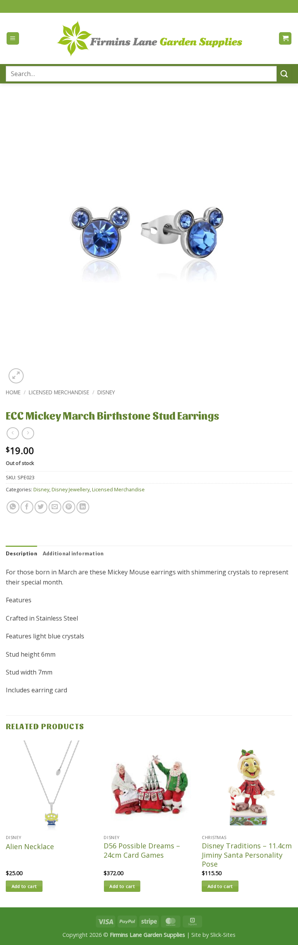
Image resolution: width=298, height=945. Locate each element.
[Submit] (284, 73)
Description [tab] (21, 553)
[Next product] (13, 433)
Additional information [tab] (73, 553)
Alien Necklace (30, 846)
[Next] (292, 823)
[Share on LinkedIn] (82, 507)
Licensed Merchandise (59, 392)
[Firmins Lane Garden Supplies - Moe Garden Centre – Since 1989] (149, 38)
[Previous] (6, 823)
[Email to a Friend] (55, 507)
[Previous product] (28, 433)
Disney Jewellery (71, 489)
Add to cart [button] (24, 886)
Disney (106, 392)
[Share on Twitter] (41, 507)
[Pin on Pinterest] (68, 507)
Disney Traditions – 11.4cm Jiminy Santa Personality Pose (247, 855)
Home (13, 392)
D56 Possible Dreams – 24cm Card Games (142, 850)
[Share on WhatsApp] (13, 507)
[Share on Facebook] (27, 507)
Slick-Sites (223, 934)
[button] (13, 38)
